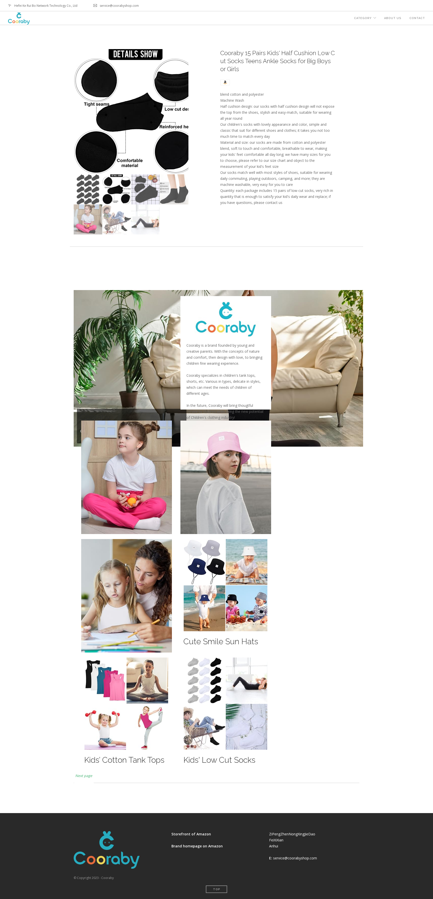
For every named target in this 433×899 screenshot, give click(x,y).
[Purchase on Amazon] (225, 82)
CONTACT (417, 18)
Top (216, 889)
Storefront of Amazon (191, 834)
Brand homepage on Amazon (197, 846)
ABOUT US (392, 18)
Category (363, 18)
